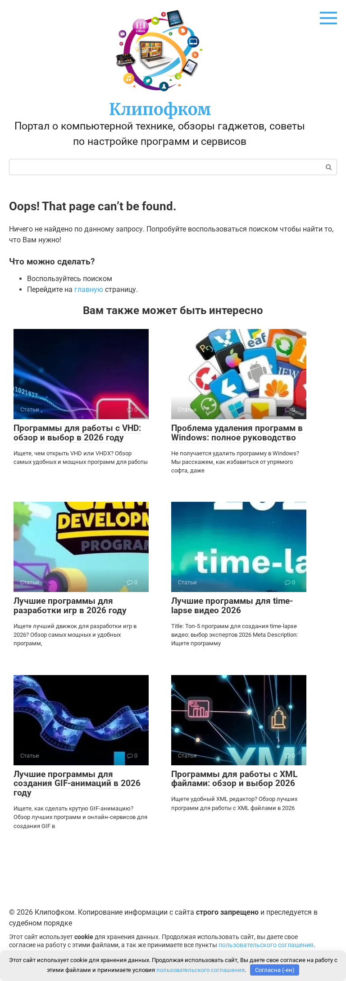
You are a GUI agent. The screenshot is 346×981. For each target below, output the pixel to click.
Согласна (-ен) (275, 970)
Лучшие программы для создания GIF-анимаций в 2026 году (77, 783)
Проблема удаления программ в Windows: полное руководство (237, 433)
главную (88, 289)
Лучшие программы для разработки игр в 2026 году (70, 605)
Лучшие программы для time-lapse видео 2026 (232, 605)
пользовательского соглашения (266, 945)
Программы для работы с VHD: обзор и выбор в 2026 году (77, 433)
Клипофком (160, 109)
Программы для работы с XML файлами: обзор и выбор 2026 (234, 779)
